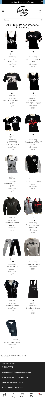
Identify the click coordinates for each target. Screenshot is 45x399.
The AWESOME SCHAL (12, 342)
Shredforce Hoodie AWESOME (33, 226)
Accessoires (8, 340)
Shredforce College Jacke (33, 182)
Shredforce (12, 64)
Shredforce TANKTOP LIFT (12, 185)
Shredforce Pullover (33, 264)
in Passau (30, 2)
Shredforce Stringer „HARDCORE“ (11, 60)
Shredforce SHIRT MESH (33, 60)
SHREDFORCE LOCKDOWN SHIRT (12, 143)
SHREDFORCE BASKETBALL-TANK (33, 102)
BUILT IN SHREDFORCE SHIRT (12, 102)
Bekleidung (12, 57)
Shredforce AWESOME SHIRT (33, 143)
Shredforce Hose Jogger (11, 267)
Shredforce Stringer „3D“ (33, 309)
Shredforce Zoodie (12, 306)
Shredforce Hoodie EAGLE (12, 224)
